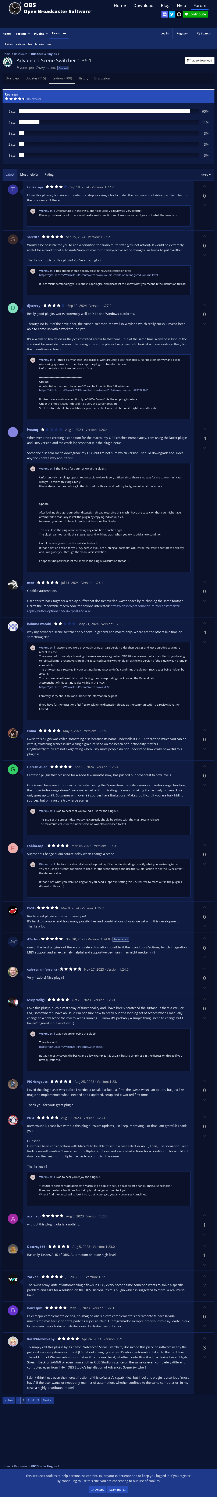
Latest (10, 174)
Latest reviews (15, 44)
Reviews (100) (62, 78)
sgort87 (33, 237)
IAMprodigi (36, 1000)
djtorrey (33, 305)
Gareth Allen (37, 767)
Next (46, 1400)
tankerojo (35, 187)
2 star (12, 144)
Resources (59, 33)
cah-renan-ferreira (42, 969)
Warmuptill (27, 68)
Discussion (102, 78)
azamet (33, 1216)
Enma (31, 731)
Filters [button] (204, 174)
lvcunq (32, 430)
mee (30, 582)
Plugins (39, 34)
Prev (10, 1400)
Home (120, 5)
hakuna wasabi (39, 624)
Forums (21, 34)
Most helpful (29, 174)
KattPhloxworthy (41, 1339)
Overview (12, 78)
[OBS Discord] (164, 14)
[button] (29, 34)
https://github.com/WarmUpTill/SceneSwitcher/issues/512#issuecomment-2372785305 (93, 390)
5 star (12, 111)
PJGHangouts (37, 1081)
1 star (12, 155)
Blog (165, 5)
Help (181, 5)
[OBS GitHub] (179, 14)
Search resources (39, 44)
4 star (12, 122)
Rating (49, 174)
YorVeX (33, 1277)
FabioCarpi (36, 846)
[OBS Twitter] (172, 14)
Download (143, 5)
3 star (12, 133)
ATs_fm (32, 939)
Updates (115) (35, 78)
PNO (30, 1118)
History (83, 78)
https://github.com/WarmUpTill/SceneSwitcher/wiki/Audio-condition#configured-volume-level (98, 275)
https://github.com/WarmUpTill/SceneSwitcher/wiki (71, 1047)
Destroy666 (36, 1246)
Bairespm (34, 1308)
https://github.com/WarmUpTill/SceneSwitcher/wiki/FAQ (74, 687)
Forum (199, 5)
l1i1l (30, 908)
